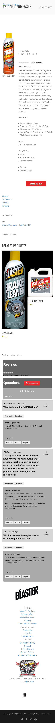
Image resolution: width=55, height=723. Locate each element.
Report (25, 443)
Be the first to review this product (16, 375)
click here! (29, 682)
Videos (5, 196)
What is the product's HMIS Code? (20, 407)
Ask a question (24, 67)
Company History (27, 643)
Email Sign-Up (27, 649)
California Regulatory (28, 624)
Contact (27, 646)
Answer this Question (13, 416)
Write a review (36, 63)
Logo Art (27, 633)
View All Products (27, 611)
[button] (36, 183)
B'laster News (27, 636)
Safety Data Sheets (27, 617)
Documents (7, 199)
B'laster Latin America (27, 655)
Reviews (5, 206)
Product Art (27, 630)
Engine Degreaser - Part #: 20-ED (16, 225)
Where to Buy (27, 614)
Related (5, 203)
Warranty (27, 621)
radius (49, 714)
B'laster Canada (27, 652)
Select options (15, 291)
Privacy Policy (34, 714)
